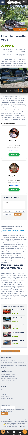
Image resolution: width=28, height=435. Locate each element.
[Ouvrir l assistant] (24, 431)
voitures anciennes (6, 362)
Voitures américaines (12, 230)
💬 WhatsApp (14, 154)
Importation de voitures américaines (9, 378)
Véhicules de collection (16, 362)
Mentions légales (5, 396)
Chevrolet (21, 230)
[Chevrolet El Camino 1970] (7, 319)
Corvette (3, 232)
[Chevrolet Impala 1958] (7, 311)
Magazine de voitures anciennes (8, 383)
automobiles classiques (13, 361)
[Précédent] (2, 91)
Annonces (3, 230)
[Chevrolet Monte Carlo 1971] (7, 342)
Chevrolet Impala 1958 (18, 310)
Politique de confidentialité (7, 398)
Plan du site (3, 394)
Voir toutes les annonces (10, 351)
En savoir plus (21, 426)
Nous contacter (4, 392)
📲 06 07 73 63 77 (14, 150)
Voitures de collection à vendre (8, 374)
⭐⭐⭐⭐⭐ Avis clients (7, 424)
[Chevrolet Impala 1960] (7, 327)
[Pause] (6, 91)
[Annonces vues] (3, 432)
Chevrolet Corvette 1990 (18, 332)
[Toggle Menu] (2, 2)
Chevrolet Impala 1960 (18, 325)
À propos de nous (5, 389)
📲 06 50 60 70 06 (14, 185)
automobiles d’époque (20, 364)
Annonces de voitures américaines (8, 376)
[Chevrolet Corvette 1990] (7, 334)
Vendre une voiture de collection (8, 380)
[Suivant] (10, 91)
